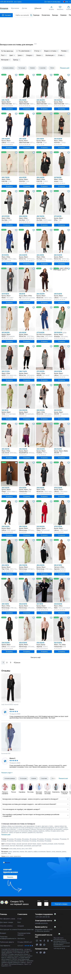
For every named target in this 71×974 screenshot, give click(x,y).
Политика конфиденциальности (8, 937)
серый (39, 844)
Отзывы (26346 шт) (24, 942)
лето (23, 848)
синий (55, 844)
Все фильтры (8, 51)
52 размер (40, 839)
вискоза (58, 851)
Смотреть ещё (35, 657)
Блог (19, 922)
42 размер (48, 839)
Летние (52, 68)
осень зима (12, 848)
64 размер (10, 839)
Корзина (68, 9)
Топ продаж (21, 68)
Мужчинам (15, 8)
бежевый (61, 844)
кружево (4, 853)
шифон (35, 851)
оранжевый (27, 845)
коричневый (5, 845)
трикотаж (15, 851)
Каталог (8, 15)
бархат (48, 851)
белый (13, 844)
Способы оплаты (6, 926)
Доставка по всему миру (52, 1)
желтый (12, 845)
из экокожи (42, 851)
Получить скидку (61, 904)
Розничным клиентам (25, 929)
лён (26, 851)
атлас (53, 851)
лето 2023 (28, 848)
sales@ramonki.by (41, 923)
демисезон (17, 856)
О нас (19, 919)
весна (19, 848)
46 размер (33, 839)
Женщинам (4, 8)
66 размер (17, 839)
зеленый (8, 844)
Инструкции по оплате (8, 929)
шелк (10, 851)
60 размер (25, 841)
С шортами (42, 68)
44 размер (55, 839)
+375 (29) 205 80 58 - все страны (10, 1)
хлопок (22, 851)
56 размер (10, 841)
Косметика (46, 15)
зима (11, 856)
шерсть (30, 851)
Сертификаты (5, 946)
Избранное (60, 9)
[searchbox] (24, 15)
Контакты (21, 938)
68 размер (25, 839)
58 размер (17, 841)
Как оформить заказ (7, 919)
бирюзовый (19, 845)
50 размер (48, 841)
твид (9, 853)
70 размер (63, 839)
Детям (24, 8)
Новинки (63, 15)
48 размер (40, 841)
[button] (16, 75)
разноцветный (36, 845)
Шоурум (20, 926)
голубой (44, 844)
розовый (50, 844)
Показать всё (64, 68)
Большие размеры (8, 68)
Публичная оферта (7, 942)
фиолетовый (32, 844)
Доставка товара (6, 922)
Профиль (51, 9)
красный (24, 844)
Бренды (55, 15)
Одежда (36, 15)
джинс (64, 851)
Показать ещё (6, 772)
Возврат (3, 933)
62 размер (32, 841)
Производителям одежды (23, 934)
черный (18, 844)
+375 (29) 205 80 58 (42, 917)
